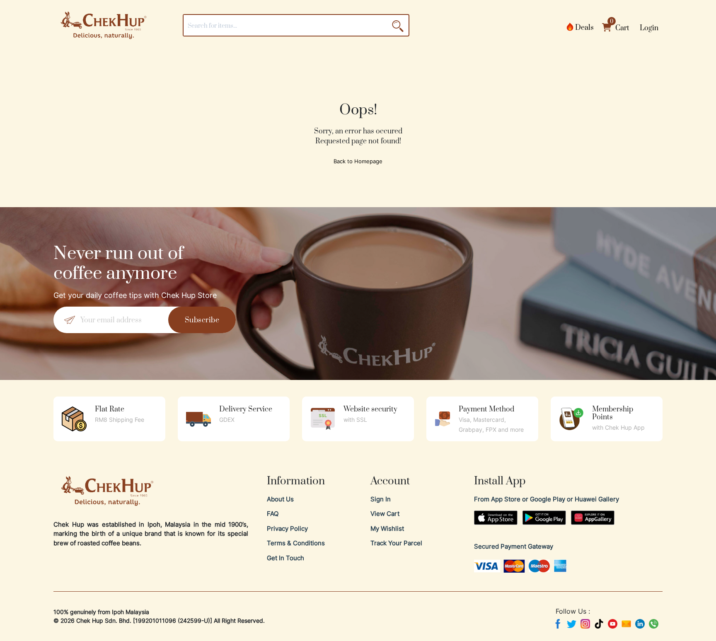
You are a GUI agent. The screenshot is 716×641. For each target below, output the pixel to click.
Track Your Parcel (396, 543)
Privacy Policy (287, 528)
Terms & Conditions (296, 543)
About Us (280, 499)
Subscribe (202, 319)
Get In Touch (285, 558)
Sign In (380, 499)
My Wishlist (387, 528)
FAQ (272, 513)
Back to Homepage (358, 161)
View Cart (384, 513)
